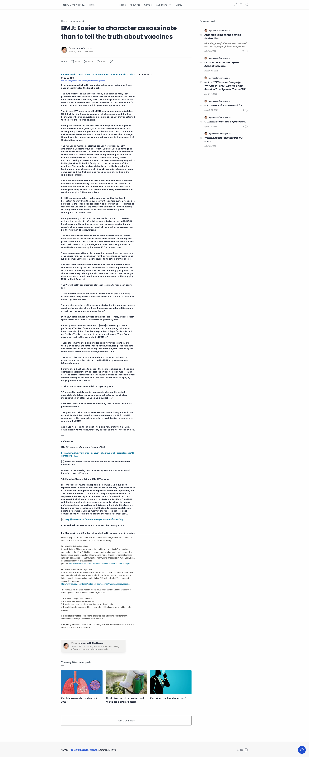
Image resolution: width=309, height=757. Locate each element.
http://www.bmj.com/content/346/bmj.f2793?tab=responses (83, 81)
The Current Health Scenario (74, 5)
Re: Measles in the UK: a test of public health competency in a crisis (98, 74)
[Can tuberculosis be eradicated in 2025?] (82, 682)
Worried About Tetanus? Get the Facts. (223, 139)
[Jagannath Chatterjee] (82, 48)
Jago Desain (138, 749)
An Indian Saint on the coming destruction (222, 36)
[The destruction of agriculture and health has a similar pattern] (126, 682)
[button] (236, 4)
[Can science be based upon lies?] (171, 682)
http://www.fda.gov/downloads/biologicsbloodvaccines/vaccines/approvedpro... (95, 584)
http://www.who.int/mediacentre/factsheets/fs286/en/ (94, 519)
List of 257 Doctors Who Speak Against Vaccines (221, 64)
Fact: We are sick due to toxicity (223, 105)
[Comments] (245, 51)
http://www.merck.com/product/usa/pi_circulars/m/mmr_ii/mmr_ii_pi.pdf (99, 564)
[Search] (241, 4)
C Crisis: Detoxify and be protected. (225, 121)
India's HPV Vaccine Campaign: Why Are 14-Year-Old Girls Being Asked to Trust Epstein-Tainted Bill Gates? (224, 86)
